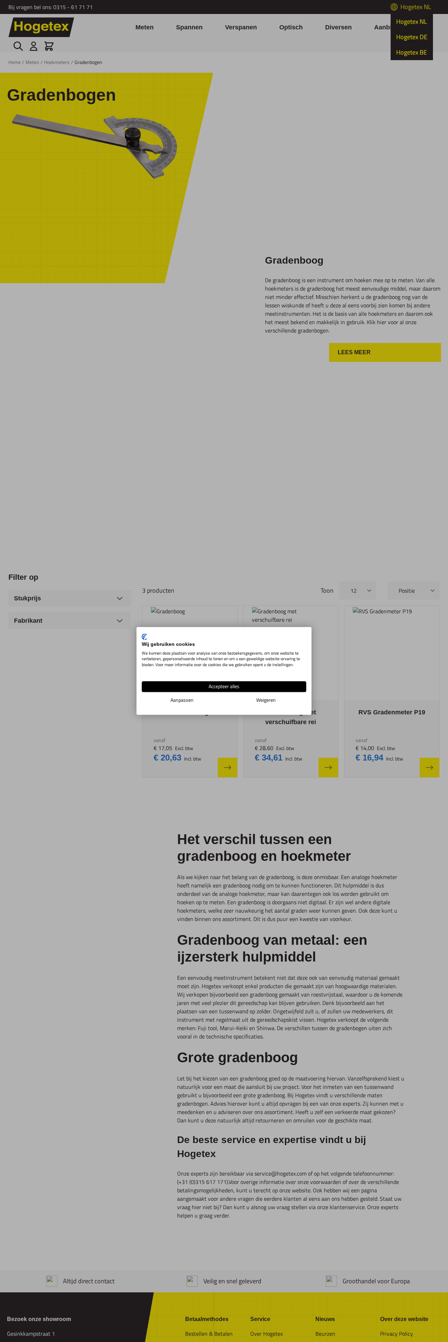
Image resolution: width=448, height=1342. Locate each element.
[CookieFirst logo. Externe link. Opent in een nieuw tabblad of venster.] (144, 637)
